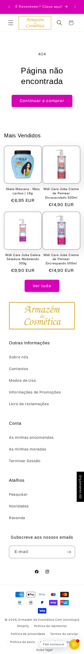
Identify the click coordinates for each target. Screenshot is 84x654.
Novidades (19, 506)
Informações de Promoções (35, 392)
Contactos (18, 368)
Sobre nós (18, 357)
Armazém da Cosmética (36, 620)
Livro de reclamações (29, 404)
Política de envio (22, 642)
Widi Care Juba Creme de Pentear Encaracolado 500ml (61, 193)
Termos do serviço (64, 634)
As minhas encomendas (31, 437)
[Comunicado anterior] (9, 7)
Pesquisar (18, 494)
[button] (11, 23)
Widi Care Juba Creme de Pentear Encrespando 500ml (61, 259)
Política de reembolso (50, 626)
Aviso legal (44, 650)
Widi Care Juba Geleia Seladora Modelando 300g (22, 259)
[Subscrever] (69, 552)
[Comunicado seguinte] (75, 7)
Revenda (17, 517)
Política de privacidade (28, 634)
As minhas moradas (27, 449)
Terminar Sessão (25, 461)
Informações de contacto (59, 642)
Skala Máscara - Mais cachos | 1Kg (23, 191)
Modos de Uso (22, 380)
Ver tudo (42, 285)
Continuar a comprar (42, 100)
